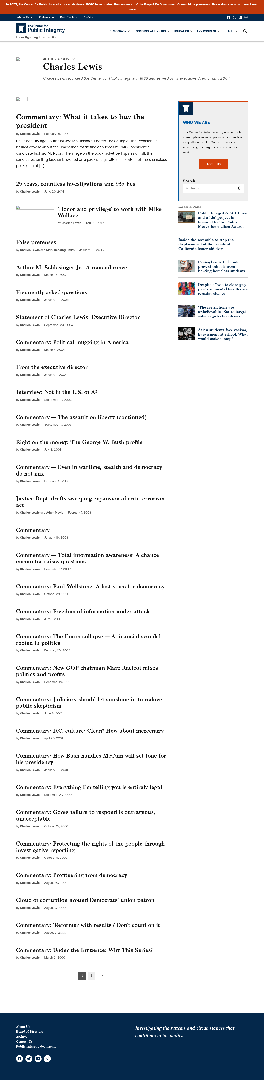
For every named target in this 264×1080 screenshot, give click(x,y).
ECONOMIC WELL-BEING (150, 31)
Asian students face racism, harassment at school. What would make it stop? (223, 334)
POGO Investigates (99, 4)
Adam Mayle (54, 513)
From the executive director (52, 367)
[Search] (239, 188)
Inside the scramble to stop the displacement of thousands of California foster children (206, 244)
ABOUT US (214, 164)
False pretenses (36, 242)
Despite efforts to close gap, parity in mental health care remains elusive (223, 289)
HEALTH (229, 31)
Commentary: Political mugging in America (72, 342)
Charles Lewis (30, 134)
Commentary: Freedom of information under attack (83, 611)
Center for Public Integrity (206, 132)
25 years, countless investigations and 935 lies (75, 184)
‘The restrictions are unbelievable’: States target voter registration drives (222, 311)
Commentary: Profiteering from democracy (71, 875)
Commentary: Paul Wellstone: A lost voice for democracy (90, 586)
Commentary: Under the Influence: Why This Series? (84, 950)
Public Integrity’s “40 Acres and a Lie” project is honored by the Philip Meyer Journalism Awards (222, 219)
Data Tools (67, 17)
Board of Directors (29, 1031)
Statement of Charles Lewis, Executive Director (78, 317)
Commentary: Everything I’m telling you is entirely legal (89, 787)
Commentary (33, 530)
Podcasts (45, 17)
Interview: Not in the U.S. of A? (56, 392)
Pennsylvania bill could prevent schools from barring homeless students (221, 266)
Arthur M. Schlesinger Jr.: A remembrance (71, 267)
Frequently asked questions (51, 292)
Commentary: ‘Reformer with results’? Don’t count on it (88, 925)
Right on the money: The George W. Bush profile (79, 442)
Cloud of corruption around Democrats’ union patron (85, 900)
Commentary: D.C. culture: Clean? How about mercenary (90, 730)
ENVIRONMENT (206, 31)
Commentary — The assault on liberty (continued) (81, 417)
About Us (23, 17)
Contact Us (24, 1041)
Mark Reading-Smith (60, 250)
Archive (88, 17)
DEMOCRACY (117, 31)
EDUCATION (181, 31)
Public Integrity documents (36, 1046)
